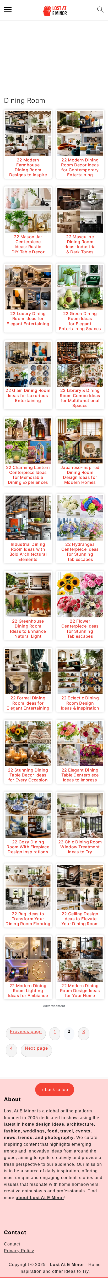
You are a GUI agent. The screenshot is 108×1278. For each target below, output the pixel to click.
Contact (12, 1244)
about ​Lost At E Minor (40, 1197)
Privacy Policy (19, 1251)
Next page (36, 1048)
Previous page (26, 1031)
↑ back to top (54, 1089)
